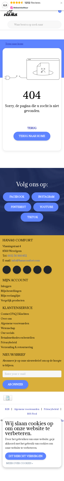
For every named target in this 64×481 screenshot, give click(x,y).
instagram (46, 196)
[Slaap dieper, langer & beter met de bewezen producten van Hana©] (10, 13)
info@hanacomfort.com (25, 260)
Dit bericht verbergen (25, 456)
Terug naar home (32, 136)
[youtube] (37, 270)
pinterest (18, 207)
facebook (17, 196)
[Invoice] (7, 398)
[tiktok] (48, 270)
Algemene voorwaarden (26, 409)
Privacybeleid (51, 409)
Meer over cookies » (19, 463)
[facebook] (7, 270)
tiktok (32, 217)
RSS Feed (32, 413)
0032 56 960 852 (17, 255)
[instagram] (17, 270)
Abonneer (15, 384)
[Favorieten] (51, 13)
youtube (46, 207)
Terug (32, 128)
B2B (7, 409)
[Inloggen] (45, 13)
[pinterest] (27, 270)
